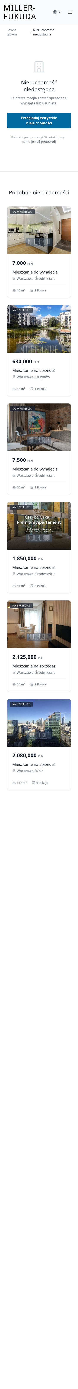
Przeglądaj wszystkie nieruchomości (39, 120)
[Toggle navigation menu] (70, 12)
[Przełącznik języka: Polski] (57, 12)
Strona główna (12, 32)
